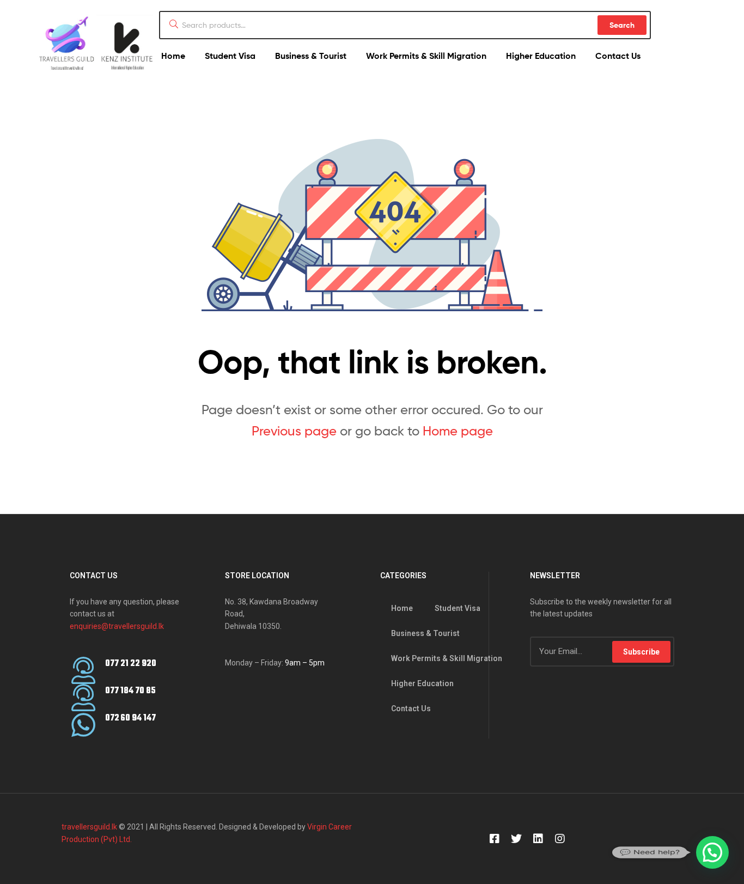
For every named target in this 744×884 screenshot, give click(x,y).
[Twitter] (516, 838)
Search (622, 25)
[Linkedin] (538, 838)
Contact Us (618, 55)
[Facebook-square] (494, 838)
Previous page (294, 431)
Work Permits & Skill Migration (426, 55)
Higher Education (541, 55)
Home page (458, 431)
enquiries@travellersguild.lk (117, 626)
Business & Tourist (310, 55)
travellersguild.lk (89, 826)
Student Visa (230, 55)
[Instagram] (559, 838)
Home (173, 55)
